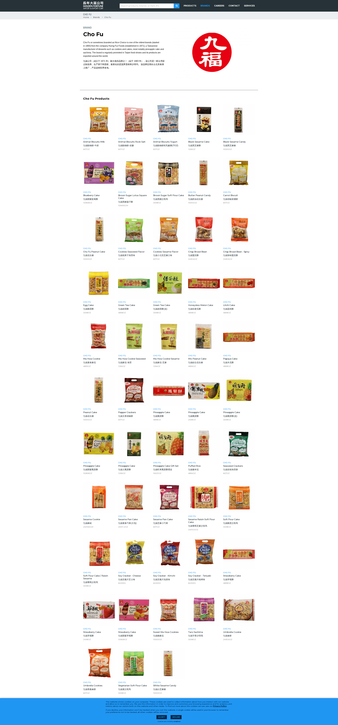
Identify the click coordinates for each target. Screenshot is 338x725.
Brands (96, 17)
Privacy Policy (220, 706)
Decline (176, 717)
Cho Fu (107, 17)
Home (86, 17)
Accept (161, 717)
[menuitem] (190, 6)
